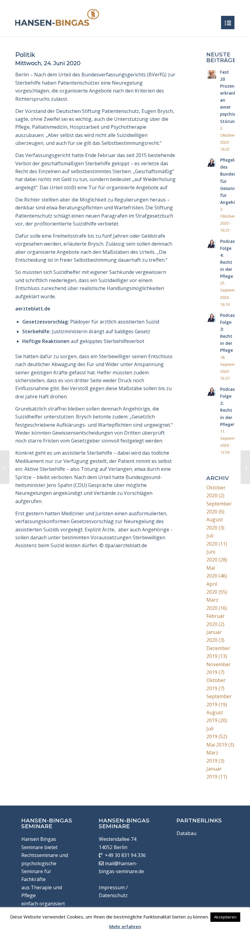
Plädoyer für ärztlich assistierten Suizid (90, 321)
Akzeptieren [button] (225, 917)
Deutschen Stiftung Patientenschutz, (98, 111)
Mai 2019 (216, 744)
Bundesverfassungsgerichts (114, 74)
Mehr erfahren (125, 926)
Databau (186, 833)
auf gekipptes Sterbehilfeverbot (83, 341)
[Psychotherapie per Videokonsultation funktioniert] (245, 467)
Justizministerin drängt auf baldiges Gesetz (86, 331)
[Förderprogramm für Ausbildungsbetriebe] (4, 467)
